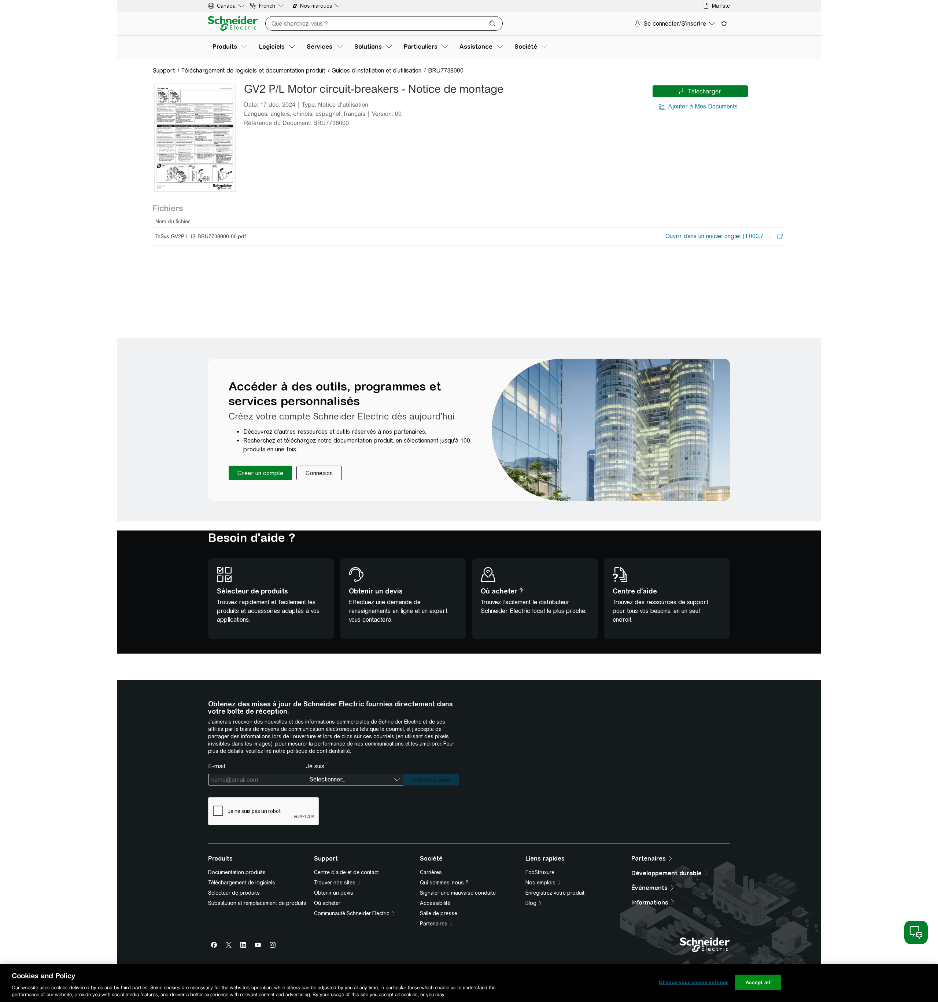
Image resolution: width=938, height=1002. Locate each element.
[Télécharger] (195, 138)
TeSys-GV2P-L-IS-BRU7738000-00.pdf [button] (200, 236)
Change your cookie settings (693, 982)
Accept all (758, 982)
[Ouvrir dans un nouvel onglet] (720, 236)
